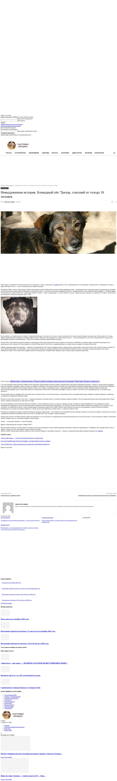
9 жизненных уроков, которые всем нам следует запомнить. (97, 495)
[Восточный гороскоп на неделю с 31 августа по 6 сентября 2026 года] (5, 628)
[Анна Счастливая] (2, 202)
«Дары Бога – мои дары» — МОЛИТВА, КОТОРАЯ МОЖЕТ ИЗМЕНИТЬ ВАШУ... (34, 663)
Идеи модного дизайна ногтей (10, 495)
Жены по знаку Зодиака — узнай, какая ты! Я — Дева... (23, 776)
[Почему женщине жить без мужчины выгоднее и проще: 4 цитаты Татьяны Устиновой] (15, 750)
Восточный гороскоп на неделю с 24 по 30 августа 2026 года (18, 594)
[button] (114, 153)
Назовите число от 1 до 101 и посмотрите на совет (20, 675)
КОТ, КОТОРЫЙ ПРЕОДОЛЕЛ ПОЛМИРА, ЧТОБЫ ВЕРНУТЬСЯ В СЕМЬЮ (25, 441)
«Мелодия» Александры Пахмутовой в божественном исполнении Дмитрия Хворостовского (55, 381)
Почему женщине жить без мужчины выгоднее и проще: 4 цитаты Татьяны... (31, 754)
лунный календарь (47, 517)
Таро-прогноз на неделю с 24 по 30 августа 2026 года (17, 600)
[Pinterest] (34, 207)
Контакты (7, 728)
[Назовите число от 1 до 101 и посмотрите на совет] (5, 672)
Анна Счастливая (10, 201)
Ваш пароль (21, 120)
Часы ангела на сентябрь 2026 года (11, 582)
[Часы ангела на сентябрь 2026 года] (5, 615)
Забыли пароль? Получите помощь (11, 124)
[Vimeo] (113, 137)
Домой (3, 185)
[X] (110, 137)
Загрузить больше (6, 603)
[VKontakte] (22, 509)
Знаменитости (5, 525)
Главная (6, 725)
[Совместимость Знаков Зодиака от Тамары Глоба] (5, 684)
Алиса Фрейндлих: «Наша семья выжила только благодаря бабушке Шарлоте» (25, 444)
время (56, 285)
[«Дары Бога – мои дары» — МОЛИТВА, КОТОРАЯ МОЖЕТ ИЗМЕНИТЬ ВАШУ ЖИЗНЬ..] (5, 659)
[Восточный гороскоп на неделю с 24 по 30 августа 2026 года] (5, 640)
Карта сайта (8, 730)
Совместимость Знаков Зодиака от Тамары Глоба (20, 688)
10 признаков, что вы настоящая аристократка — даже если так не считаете (20, 520)
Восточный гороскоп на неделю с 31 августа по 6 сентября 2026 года (21, 588)
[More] (47, 207)
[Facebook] (105, 137)
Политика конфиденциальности (11, 126)
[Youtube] (115, 137)
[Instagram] (108, 137)
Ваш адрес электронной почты (27, 131)
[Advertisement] (58, 169)
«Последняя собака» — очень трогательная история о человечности (22, 438)
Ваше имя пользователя (25, 119)
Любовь (100, 431)
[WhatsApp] (41, 207)
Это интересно (9, 185)
